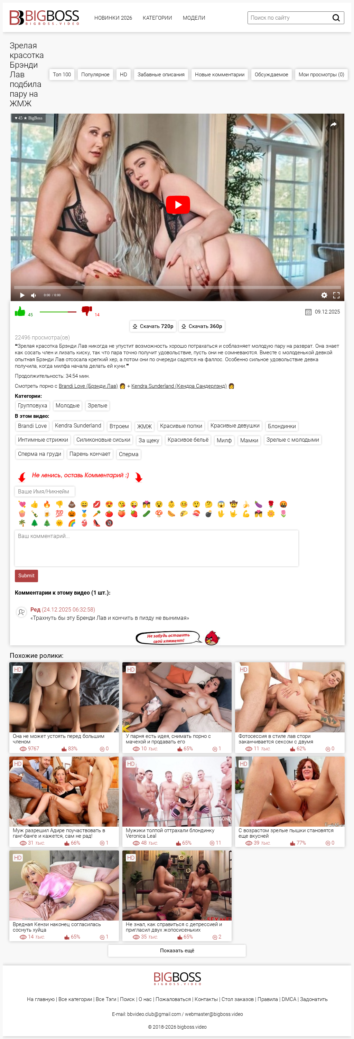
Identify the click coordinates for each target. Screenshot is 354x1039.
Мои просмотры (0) (321, 74)
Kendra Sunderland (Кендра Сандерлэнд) (179, 386)
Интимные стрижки (43, 439)
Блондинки (282, 426)
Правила (268, 999)
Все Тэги (106, 999)
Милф (224, 440)
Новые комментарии (219, 74)
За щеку (149, 440)
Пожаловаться (173, 999)
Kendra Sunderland (78, 425)
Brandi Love (32, 426)
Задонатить (314, 999)
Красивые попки (181, 426)
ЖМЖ (144, 426)
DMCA (289, 999)
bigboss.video (192, 1027)
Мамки (249, 440)
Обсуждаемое (271, 74)
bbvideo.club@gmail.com (154, 1014)
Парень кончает (90, 454)
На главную (41, 999)
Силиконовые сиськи (103, 439)
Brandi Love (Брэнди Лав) (88, 386)
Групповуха (32, 405)
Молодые (68, 405)
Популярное (95, 74)
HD (123, 74)
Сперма (129, 454)
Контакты (206, 999)
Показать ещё (177, 950)
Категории (157, 18)
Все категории (75, 999)
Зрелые (97, 405)
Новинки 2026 (113, 18)
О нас (145, 999)
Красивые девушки (235, 425)
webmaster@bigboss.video (214, 1014)
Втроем (119, 426)
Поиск (127, 999)
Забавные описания (161, 74)
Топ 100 (62, 74)
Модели (194, 18)
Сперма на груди (39, 454)
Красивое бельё (188, 439)
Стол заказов (238, 999)
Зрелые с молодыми (293, 439)
